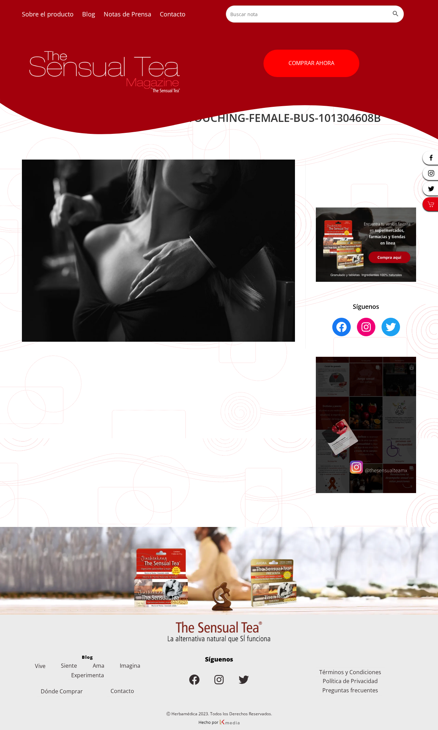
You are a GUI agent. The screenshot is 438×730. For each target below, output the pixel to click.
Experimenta (87, 675)
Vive (40, 666)
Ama (98, 665)
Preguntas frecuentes (350, 690)
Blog (88, 14)
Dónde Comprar (62, 691)
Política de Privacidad (350, 681)
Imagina (130, 665)
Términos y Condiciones (350, 672)
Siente (69, 665)
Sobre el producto (48, 14)
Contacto (172, 14)
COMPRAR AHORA (311, 63)
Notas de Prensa (127, 14)
